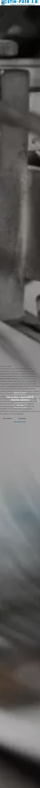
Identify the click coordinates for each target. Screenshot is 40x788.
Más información (20, 422)
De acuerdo (7, 418)
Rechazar (22, 418)
